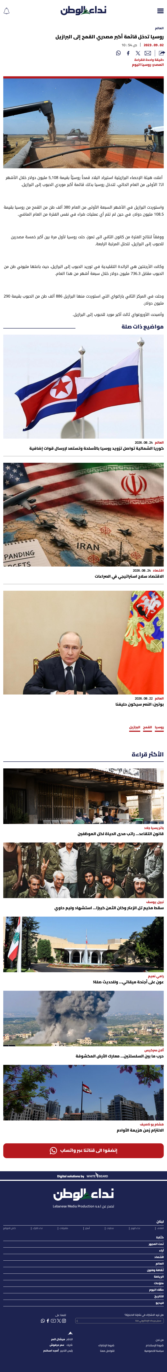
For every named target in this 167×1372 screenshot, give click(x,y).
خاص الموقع (9, 1228)
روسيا (159, 727)
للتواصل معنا (107, 1351)
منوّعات (159, 1283)
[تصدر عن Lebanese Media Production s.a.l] (83, 1193)
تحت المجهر (156, 1244)
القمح (147, 727)
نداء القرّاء (38, 1228)
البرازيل (134, 727)
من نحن (160, 1340)
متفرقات (64, 1228)
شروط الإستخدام (155, 1345)
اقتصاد (159, 1257)
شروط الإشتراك (106, 1345)
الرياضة (159, 1277)
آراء (161, 1251)
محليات (110, 1228)
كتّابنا (160, 1238)
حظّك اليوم (156, 1290)
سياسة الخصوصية (154, 1351)
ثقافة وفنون (155, 1270)
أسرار (87, 1228)
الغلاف (160, 1228)
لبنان (160, 1221)
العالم (159, 28)
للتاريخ (159, 1296)
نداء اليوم (135, 1228)
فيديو (160, 1303)
